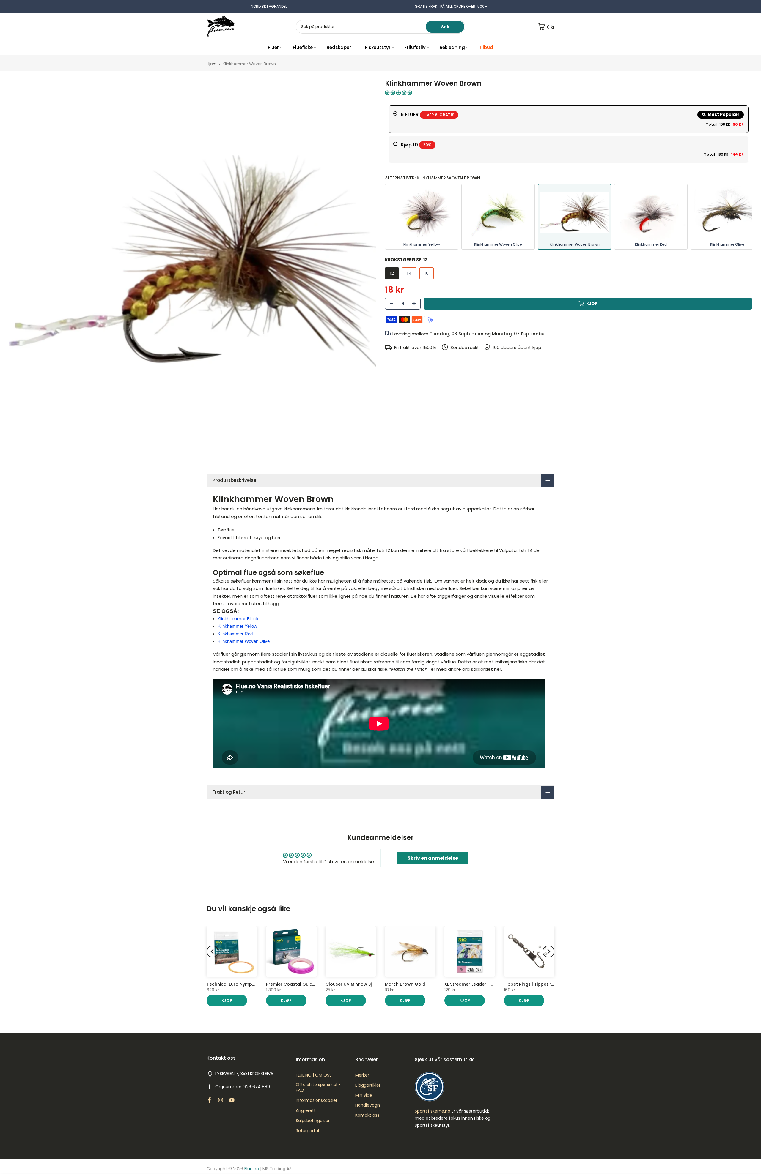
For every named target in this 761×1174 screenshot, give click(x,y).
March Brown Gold (405, 984)
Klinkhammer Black (238, 619)
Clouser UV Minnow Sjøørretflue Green (367, 984)
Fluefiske (303, 47)
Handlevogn (367, 1105)
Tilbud (486, 47)
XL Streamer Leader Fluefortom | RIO (483, 984)
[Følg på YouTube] (232, 1100)
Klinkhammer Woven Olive (244, 641)
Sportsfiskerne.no (432, 1111)
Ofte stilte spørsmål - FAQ (318, 1087)
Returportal (307, 1131)
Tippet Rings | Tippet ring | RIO (536, 984)
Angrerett (306, 1110)
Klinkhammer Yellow (237, 626)
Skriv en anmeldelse (433, 858)
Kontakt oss (367, 1115)
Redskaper (339, 47)
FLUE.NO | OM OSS (314, 1075)
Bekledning (452, 47)
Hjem (212, 64)
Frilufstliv (415, 47)
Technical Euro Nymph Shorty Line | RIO (248, 984)
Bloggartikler (367, 1085)
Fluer (273, 47)
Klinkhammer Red (235, 633)
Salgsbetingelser (313, 1120)
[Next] (548, 951)
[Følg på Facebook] (209, 1100)
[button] (398, 93)
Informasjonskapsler (316, 1100)
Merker (362, 1075)
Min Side (363, 1095)
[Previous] (212, 951)
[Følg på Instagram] (220, 1100)
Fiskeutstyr (378, 47)
